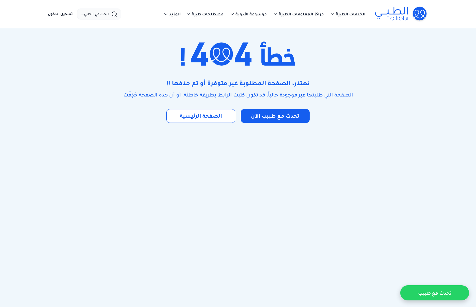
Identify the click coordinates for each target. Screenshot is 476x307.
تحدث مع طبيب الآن (275, 116)
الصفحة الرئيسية (201, 116)
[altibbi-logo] (401, 14)
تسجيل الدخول (60, 14)
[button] (348, 14)
